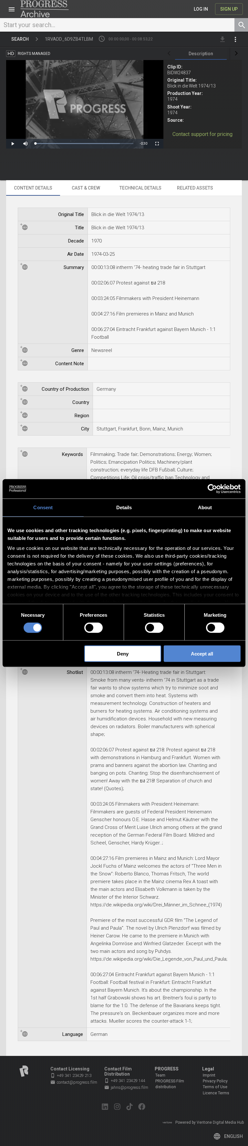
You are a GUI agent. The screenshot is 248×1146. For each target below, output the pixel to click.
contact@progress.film (73, 1082)
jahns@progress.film (126, 1087)
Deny (123, 653)
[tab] (201, 53)
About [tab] (205, 507)
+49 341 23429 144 (124, 1080)
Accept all (202, 653)
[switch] (93, 628)
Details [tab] (124, 507)
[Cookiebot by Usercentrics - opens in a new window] (212, 488)
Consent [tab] (43, 507)
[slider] (84, 143)
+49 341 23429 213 (70, 1075)
